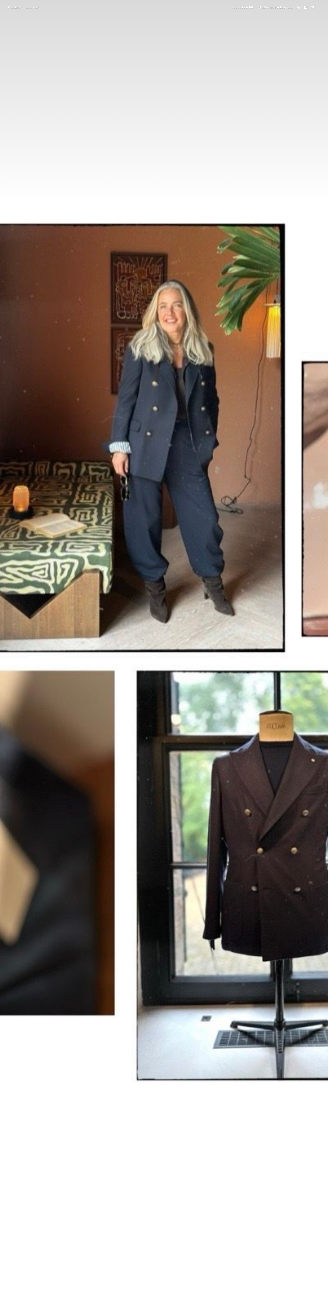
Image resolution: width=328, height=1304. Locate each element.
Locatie (32, 7)
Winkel (14, 7)
